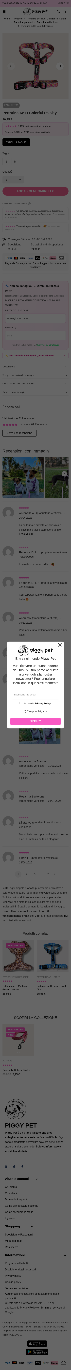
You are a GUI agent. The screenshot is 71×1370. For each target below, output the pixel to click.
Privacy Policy (43, 703)
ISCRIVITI (35, 721)
